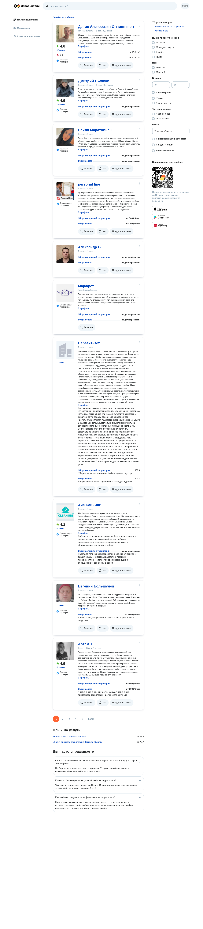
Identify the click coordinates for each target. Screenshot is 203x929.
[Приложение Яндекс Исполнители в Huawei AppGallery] (161, 225)
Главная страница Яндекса (15, 6)
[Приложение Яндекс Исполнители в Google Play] (161, 217)
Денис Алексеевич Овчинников (106, 27)
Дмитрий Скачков (93, 81)
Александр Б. (90, 247)
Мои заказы (23, 28)
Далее (91, 718)
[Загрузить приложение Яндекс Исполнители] (170, 177)
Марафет (86, 286)
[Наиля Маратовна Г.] (65, 137)
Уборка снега (85, 52)
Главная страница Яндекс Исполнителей (27, 6)
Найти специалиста (27, 19)
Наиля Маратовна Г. (95, 130)
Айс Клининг (89, 505)
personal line (89, 184)
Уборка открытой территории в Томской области (77, 742)
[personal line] (65, 191)
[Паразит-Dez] (65, 350)
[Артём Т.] (65, 651)
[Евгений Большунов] (65, 593)
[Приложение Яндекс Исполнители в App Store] (161, 209)
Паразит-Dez (89, 343)
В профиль (83, 46)
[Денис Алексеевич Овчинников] (65, 33)
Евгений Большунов (96, 586)
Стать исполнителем (28, 36)
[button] (86, 65)
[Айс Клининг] (65, 512)
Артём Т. (85, 644)
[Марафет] (65, 293)
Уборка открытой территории (94, 106)
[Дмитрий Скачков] (65, 88)
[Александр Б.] (65, 254)
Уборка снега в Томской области (69, 736)
